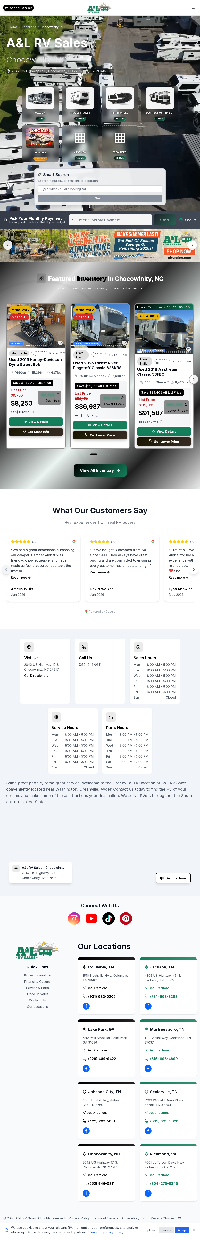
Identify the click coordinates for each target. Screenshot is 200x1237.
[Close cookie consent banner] (193, 1230)
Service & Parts (37, 988)
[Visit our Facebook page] (86, 1006)
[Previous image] (11, 325)
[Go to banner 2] (97, 256)
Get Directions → (36, 676)
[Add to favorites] (60, 343)
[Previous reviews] (6, 569)
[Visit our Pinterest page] (126, 918)
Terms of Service (105, 1218)
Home (13, 27)
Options (150, 1230)
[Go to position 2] (99, 454)
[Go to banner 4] (110, 256)
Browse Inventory (37, 975)
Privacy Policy (79, 1218)
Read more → (21, 577)
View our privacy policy (105, 1232)
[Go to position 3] (102, 454)
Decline (166, 1230)
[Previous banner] (7, 245)
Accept (182, 1230)
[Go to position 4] (105, 454)
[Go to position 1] (93, 454)
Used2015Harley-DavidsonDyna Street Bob (35, 362)
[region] (100, 570)
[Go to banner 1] (90, 256)
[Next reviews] (193, 569)
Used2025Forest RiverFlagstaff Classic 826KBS (97, 365)
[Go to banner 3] (104, 256)
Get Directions (175, 878)
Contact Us (37, 1000)
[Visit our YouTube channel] (91, 918)
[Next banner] (192, 245)
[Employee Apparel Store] (179, 1218)
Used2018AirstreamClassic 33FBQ (157, 372)
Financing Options (37, 982)
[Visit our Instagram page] (74, 918)
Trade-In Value (37, 994)
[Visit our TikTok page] (108, 918)
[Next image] (59, 325)
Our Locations (37, 1006)
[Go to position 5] (108, 454)
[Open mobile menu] (193, 8)
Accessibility (130, 1218)
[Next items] (193, 379)
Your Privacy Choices (159, 1218)
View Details (38, 422)
